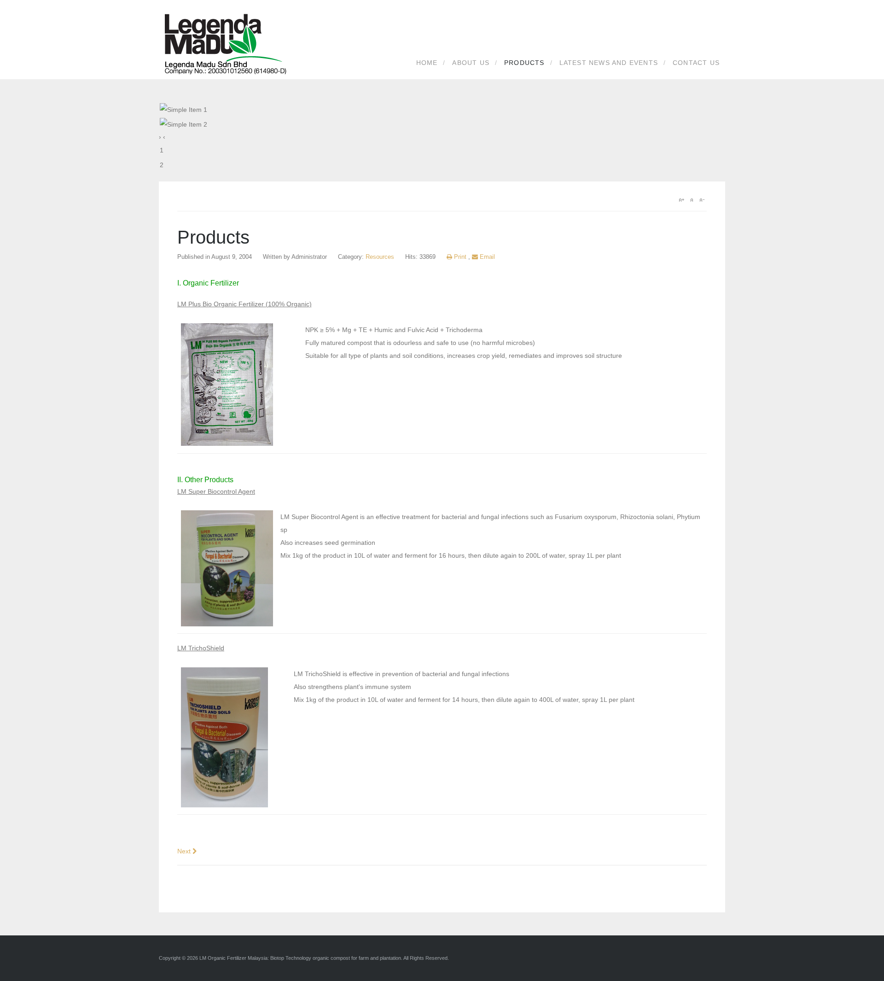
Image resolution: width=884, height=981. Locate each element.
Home (427, 62)
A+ (681, 200)
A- (702, 200)
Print (460, 256)
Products (524, 62)
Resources (380, 256)
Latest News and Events (608, 62)
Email (486, 256)
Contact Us (696, 62)
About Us (470, 62)
